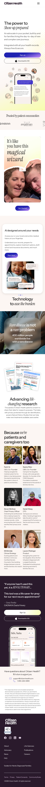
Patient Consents (21, 777)
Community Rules (35, 777)
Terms (6, 777)
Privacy (12, 777)
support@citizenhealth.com (23, 678)
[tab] (18, 295)
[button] (38, 3)
